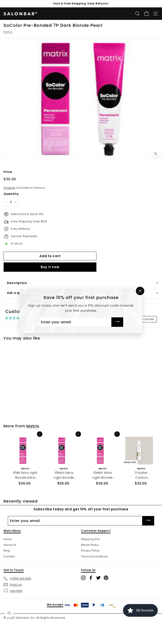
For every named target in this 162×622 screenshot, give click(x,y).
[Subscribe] (117, 322)
